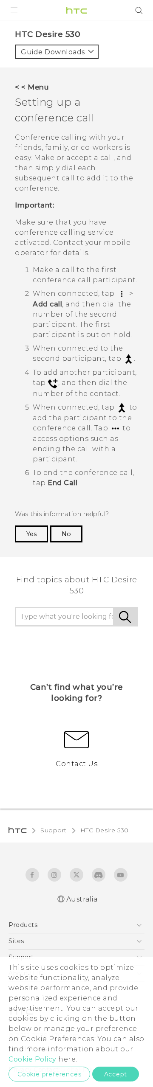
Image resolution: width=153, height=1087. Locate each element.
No (66, 534)
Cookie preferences (49, 1074)
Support (53, 830)
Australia (82, 899)
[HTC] (76, 10)
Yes (31, 534)
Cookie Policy (32, 1059)
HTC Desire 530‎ (104, 830)
